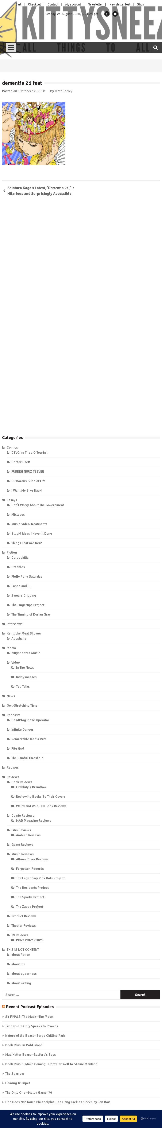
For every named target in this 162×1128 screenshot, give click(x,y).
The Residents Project (32, 888)
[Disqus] (81, 260)
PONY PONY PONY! (29, 940)
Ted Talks (23, 686)
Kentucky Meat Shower (24, 633)
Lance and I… (21, 586)
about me (18, 964)
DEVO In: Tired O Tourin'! (29, 452)
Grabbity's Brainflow (31, 787)
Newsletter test (119, 4)
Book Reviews (21, 782)
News (11, 696)
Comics (12, 447)
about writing (21, 983)
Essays (12, 500)
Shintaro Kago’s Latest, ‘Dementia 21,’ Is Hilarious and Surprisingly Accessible (40, 191)
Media (11, 648)
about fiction (20, 955)
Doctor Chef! (20, 462)
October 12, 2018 (32, 91)
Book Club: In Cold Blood (24, 1045)
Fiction (12, 552)
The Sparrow (14, 1074)
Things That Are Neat (26, 543)
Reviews (13, 777)
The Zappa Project (29, 907)
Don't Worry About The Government (37, 505)
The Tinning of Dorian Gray (31, 614)
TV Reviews (19, 935)
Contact (53, 4)
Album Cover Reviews (32, 859)
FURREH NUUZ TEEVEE (27, 471)
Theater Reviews (23, 926)
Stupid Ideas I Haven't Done (31, 533)
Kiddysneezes (26, 677)
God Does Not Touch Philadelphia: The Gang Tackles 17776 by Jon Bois (58, 1102)
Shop (140, 4)
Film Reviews (21, 830)
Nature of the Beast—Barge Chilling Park (35, 1036)
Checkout (34, 4)
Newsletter (95, 4)
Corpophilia (19, 557)
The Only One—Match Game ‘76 (28, 1092)
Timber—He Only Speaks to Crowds (31, 1026)
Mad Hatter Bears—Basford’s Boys (30, 1055)
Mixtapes (18, 514)
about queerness (24, 974)
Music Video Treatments (29, 524)
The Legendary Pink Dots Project (40, 878)
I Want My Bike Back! (26, 490)
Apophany (18, 638)
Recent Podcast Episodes (30, 1006)
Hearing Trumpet (17, 1083)
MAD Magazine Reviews (33, 821)
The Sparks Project (30, 897)
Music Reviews (22, 854)
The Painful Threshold (27, 758)
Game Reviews (22, 845)
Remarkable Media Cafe (29, 739)
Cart (18, 4)
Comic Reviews (22, 815)
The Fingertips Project (27, 605)
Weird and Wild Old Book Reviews (41, 806)
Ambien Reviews (28, 835)
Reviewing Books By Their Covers (41, 797)
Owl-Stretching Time (22, 705)
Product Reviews (23, 916)
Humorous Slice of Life (28, 481)
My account (73, 4)
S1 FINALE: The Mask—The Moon (29, 1017)
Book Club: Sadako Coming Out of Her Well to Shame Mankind (51, 1064)
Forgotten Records (30, 869)
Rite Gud (17, 748)
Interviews (15, 624)
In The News (25, 668)
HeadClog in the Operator (30, 720)
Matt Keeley (63, 91)
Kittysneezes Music (25, 653)
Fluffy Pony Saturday (26, 576)
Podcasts (13, 715)
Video (15, 662)
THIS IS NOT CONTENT (23, 950)
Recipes (13, 767)
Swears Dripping (23, 595)
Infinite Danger (22, 729)
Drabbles (18, 567)
